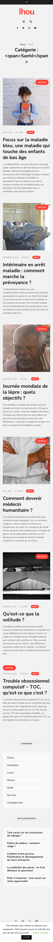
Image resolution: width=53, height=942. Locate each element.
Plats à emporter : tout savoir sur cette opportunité (26, 879)
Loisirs (10, 772)
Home (22, 44)
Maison (11, 780)
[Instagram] (29, 28)
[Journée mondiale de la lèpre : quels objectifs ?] (26, 348)
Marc (21, 132)
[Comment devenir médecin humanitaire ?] (26, 460)
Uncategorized (15, 802)
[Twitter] (23, 28)
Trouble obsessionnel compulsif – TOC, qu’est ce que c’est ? (26, 687)
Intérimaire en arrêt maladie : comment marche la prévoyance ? (24, 273)
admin (20, 491)
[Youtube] (35, 28)
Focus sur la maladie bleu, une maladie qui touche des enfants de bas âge (26, 148)
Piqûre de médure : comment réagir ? (23, 845)
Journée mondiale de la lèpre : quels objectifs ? (25, 392)
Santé (30, 132)
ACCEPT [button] (26, 937)
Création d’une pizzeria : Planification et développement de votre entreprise (25, 857)
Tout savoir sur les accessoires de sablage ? (25, 834)
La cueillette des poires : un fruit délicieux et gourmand (26, 869)
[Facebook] (17, 28)
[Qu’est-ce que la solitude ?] (26, 576)
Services (11, 795)
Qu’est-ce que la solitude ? (21, 617)
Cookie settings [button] (40, 932)
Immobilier (13, 765)
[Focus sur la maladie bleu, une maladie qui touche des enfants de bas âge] (26, 101)
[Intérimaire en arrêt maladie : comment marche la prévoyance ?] (26, 226)
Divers (10, 757)
